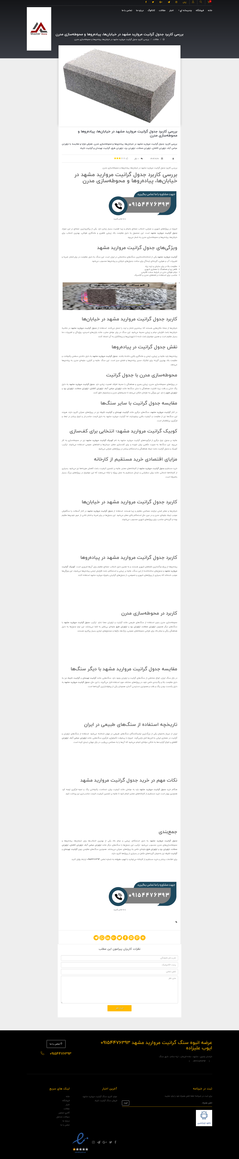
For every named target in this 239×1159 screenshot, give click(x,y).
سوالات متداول (63, 1116)
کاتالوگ (151, 10)
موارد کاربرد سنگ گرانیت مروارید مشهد (100, 1096)
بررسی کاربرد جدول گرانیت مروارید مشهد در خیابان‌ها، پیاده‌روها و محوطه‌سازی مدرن (111, 39)
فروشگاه (200, 10)
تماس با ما (127, 10)
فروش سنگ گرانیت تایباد (106, 1100)
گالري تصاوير (64, 1112)
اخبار (171, 10)
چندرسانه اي (185, 10)
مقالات (162, 10)
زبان (184, 2)
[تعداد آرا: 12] (115, 158)
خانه (210, 10)
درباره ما (140, 10)
